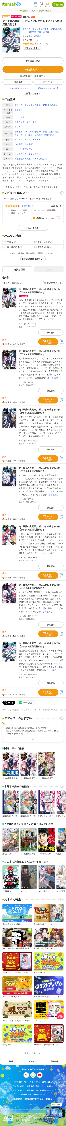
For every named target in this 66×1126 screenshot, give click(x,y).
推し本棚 (18, 82)
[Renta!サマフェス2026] (18, 4)
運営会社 (49, 1099)
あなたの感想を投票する (32, 258)
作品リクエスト (19, 1086)
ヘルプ (30, 1082)
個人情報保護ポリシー (44, 1090)
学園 (45, 131)
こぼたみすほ (43, 31)
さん (27, 205)
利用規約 (30, 1090)
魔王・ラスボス (35, 134)
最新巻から (17, 283)
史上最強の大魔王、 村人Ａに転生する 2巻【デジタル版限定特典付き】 (39, 352)
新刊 (11, 1061)
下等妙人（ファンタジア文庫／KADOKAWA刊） (36, 104)
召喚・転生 (54, 131)
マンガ (18, 126)
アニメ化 (19, 139)
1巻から (6, 283)
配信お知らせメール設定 (48, 88)
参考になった (42, 217)
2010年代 (19, 144)
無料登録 (59, 4)
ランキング (32, 1061)
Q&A (38, 1082)
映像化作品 (49, 134)
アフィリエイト (19, 1090)
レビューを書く (33, 48)
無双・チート (21, 134)
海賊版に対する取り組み (34, 1099)
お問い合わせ (47, 1082)
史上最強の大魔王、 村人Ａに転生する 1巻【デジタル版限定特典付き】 (39, 291)
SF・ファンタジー (32, 131)
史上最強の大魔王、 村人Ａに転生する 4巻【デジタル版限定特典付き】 (39, 469)
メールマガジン (47, 1086)
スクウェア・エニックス (26, 121)
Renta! (5, 709)
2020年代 (29, 144)
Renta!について (20, 1082)
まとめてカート (54, 282)
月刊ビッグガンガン (24, 148)
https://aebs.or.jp (21, 1122)
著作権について (39, 1094)
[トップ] (8, 4)
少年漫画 (37, 35)
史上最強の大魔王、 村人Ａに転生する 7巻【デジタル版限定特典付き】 (39, 645)
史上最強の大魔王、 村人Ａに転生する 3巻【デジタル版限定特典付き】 (39, 411)
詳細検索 (55, 1061)
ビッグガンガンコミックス (27, 153)
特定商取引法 (26, 1094)
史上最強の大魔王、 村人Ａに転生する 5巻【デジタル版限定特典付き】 (39, 528)
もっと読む (49, 319)
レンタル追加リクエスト (18, 88)
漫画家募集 (18, 1099)
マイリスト (49, 82)
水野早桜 (32, 31)
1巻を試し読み (33, 60)
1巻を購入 (33, 69)
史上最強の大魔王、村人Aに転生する (31, 158)
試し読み (51, 332)
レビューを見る (31, 227)
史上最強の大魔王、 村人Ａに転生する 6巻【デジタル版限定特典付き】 (39, 586)
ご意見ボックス (33, 1086)
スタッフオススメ (32, 139)
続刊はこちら (31, 93)
